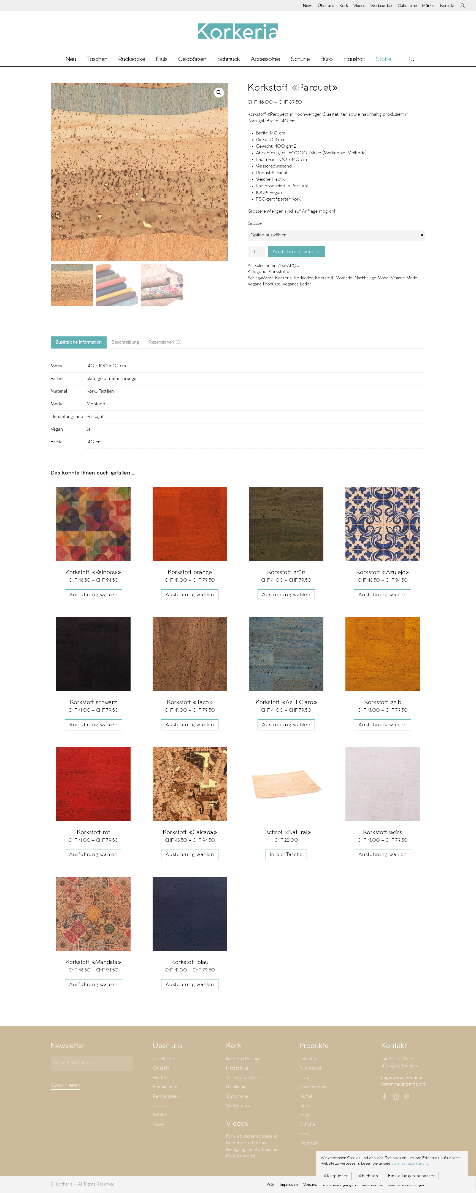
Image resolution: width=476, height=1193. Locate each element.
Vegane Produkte (264, 284)
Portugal (94, 417)
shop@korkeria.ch (399, 1066)
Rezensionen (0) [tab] (165, 342)
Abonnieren (65, 1085)
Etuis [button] (161, 58)
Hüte (304, 1106)
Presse (159, 1106)
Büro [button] (327, 58)
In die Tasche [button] (286, 854)
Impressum (289, 1184)
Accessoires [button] (265, 58)
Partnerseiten (166, 1096)
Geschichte (164, 1059)
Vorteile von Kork (243, 1078)
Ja (88, 429)
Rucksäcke (131, 58)
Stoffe (383, 58)
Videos (359, 5)
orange (129, 379)
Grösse (255, 224)
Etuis (304, 1078)
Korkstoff (324, 278)
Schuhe (307, 1124)
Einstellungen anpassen (412, 1176)
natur (114, 379)
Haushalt (308, 1143)
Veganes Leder (297, 284)
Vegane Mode (404, 278)
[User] (462, 6)
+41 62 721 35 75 (397, 1059)
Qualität (161, 1068)
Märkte (428, 5)
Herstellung (237, 1068)
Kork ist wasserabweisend (252, 1136)
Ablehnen (368, 1176)
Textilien (106, 391)
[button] (412, 58)
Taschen (308, 1059)
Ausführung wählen (296, 252)
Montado (344, 278)
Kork (343, 5)
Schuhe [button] (300, 58)
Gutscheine (407, 5)
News (308, 5)
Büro (305, 1134)
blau (90, 379)
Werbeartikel (381, 5)
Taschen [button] (97, 58)
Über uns (326, 5)
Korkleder (303, 278)
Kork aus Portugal (243, 1059)
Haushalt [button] (354, 58)
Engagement (165, 1087)
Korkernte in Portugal (247, 1143)
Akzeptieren (336, 1176)
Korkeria (283, 278)
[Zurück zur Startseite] (238, 31)
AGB (271, 1184)
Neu (71, 58)
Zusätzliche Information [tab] (79, 342)
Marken (160, 1078)
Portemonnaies (314, 1087)
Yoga (304, 1115)
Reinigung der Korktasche (251, 1150)
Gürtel (306, 1096)
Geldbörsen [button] (192, 58)
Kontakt (447, 5)
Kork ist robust (240, 1156)
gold (102, 379)
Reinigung (235, 1087)
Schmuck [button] (228, 58)
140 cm (94, 442)
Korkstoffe (279, 272)
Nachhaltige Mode (372, 278)
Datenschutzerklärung (410, 1163)
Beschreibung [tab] (125, 342)
